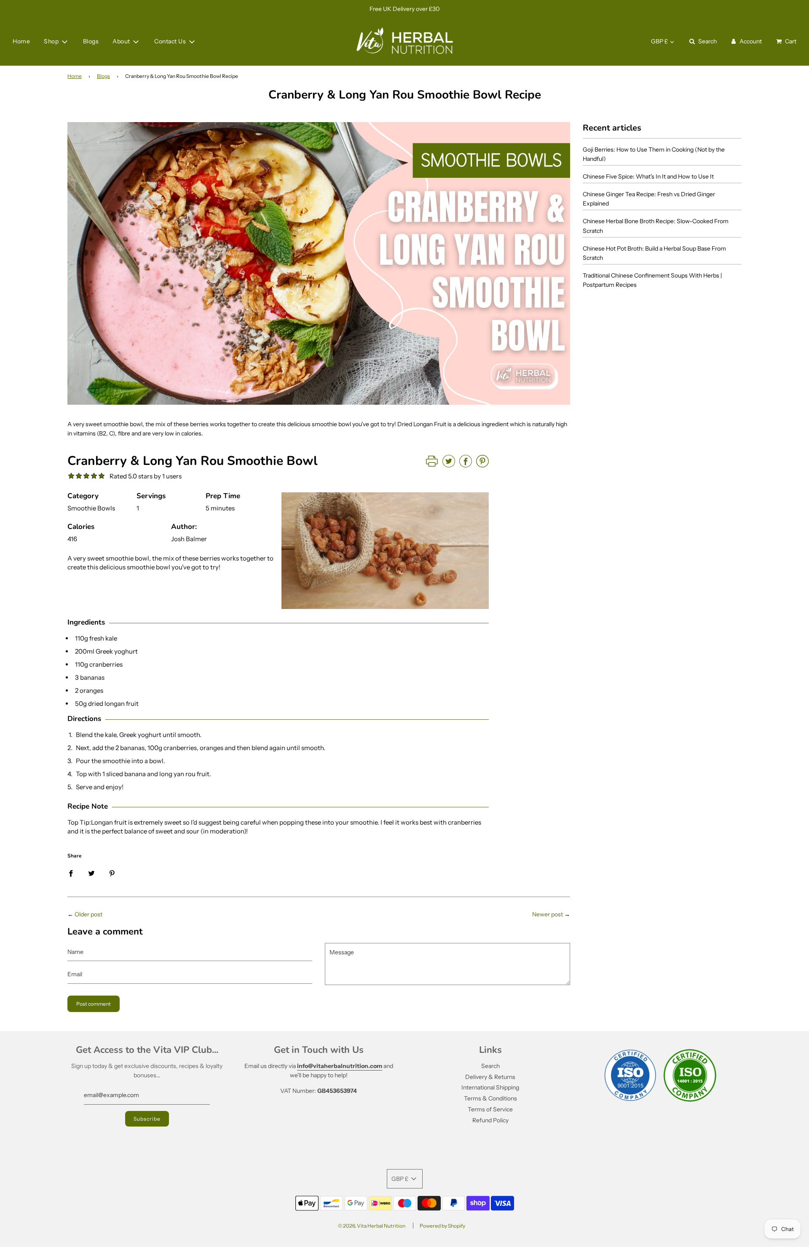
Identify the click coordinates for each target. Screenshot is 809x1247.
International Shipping (490, 1087)
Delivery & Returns (490, 1077)
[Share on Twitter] (91, 873)
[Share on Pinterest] (112, 873)
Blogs (91, 41)
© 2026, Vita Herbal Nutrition (371, 1226)
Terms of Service (490, 1109)
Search (490, 1066)
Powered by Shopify (442, 1226)
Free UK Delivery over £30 (404, 9)
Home (21, 41)
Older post (88, 914)
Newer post (547, 914)
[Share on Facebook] (70, 873)
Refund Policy (490, 1120)
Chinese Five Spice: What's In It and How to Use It (648, 176)
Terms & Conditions (490, 1098)
